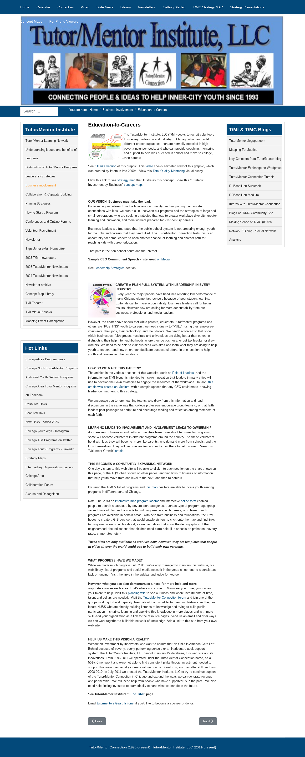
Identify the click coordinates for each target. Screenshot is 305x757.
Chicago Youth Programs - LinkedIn (49, 449)
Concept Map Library (39, 294)
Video (85, 7)
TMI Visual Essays (38, 312)
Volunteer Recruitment (40, 230)
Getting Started (174, 7)
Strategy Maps (35, 458)
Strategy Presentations (247, 7)
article (119, 451)
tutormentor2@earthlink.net (115, 703)
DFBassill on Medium (244, 195)
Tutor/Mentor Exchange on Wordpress (255, 168)
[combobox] (39, 111)
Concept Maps (31, 21)
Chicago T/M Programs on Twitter (48, 440)
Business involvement (40, 185)
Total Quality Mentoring (169, 171)
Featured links (35, 413)
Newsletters (147, 7)
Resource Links (36, 404)
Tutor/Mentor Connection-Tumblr (251, 177)
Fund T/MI (136, 694)
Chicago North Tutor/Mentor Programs (51, 368)
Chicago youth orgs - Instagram (47, 431)
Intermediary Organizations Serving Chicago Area (49, 471)
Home (24, 7)
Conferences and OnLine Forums (48, 221)
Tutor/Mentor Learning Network (46, 140)
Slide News (105, 7)
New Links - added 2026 (42, 422)
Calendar (43, 7)
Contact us (65, 7)
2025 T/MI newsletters (40, 257)
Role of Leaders (183, 373)
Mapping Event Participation (44, 321)
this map (152, 487)
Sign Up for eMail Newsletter (45, 248)
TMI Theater (33, 303)
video (150, 166)
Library (125, 7)
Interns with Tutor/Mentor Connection (254, 204)
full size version (105, 166)
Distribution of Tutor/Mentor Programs (51, 167)
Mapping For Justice (243, 149)
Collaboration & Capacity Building (48, 194)
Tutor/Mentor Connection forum (164, 597)
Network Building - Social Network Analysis (252, 235)
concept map (133, 184)
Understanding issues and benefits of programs (51, 154)
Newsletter (32, 239)
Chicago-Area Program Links (45, 359)
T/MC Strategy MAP (208, 7)
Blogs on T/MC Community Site (251, 213)
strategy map (125, 180)
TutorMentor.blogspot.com (247, 140)
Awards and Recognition (42, 494)
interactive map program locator (137, 501)
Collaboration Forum (39, 485)
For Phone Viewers (63, 21)
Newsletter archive (38, 285)
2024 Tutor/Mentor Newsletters (46, 276)
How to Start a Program (41, 212)
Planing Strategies (38, 203)
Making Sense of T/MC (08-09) (250, 222)
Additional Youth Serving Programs (49, 377)
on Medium (164, 259)
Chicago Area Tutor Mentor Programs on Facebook (51, 391)
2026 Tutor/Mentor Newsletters (46, 267)
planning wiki (137, 593)
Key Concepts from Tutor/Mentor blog (255, 159)
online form (188, 501)
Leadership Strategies (40, 176)
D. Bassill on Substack (245, 186)
